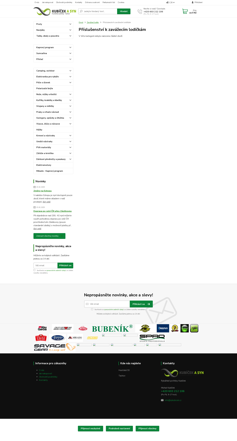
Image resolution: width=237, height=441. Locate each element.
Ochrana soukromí (92, 2)
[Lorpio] (57, 338)
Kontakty (78, 2)
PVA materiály (43, 147)
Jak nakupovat (47, 2)
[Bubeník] (113, 328)
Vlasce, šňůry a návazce (48, 123)
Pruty (39, 24)
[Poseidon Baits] (112, 338)
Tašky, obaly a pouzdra (47, 36)
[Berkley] (83, 328)
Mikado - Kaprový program (49, 171)
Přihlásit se (65, 265)
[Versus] (152, 347)
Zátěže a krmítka (44, 153)
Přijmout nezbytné (90, 428)
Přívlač (39, 59)
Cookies (121, 2)
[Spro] (152, 338)
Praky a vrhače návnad (47, 112)
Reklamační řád (109, 2)
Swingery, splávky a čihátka (50, 118)
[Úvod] (54, 11)
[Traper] (139, 347)
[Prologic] (130, 338)
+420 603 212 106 (153, 11)
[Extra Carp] (175, 328)
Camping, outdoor (45, 70)
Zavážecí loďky (93, 22)
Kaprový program (45, 47)
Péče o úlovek (43, 82)
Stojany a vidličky (45, 106)
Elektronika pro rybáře (47, 76)
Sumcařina (41, 53)
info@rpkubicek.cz (173, 400)
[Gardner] (184, 328)
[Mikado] (75, 338)
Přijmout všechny (147, 428)
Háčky (39, 129)
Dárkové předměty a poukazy (51, 159)
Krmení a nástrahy (45, 135)
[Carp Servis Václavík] (145, 328)
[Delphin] (163, 328)
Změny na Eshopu (42, 190)
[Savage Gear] (54, 347)
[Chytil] (40, 338)
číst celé (46, 201)
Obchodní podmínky (64, 2)
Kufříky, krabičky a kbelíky (49, 100)
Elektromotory (43, 165)
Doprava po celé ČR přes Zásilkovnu (52, 211)
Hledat (124, 11)
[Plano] (92, 338)
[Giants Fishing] (194, 328)
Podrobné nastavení (119, 428)
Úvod (81, 22)
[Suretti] (112, 347)
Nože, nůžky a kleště (46, 94)
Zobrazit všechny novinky (47, 236)
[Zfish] (170, 347)
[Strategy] (84, 347)
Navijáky (40, 30)
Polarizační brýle (44, 88)
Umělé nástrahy (44, 141)
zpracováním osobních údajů (56, 270)
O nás (37, 2)
